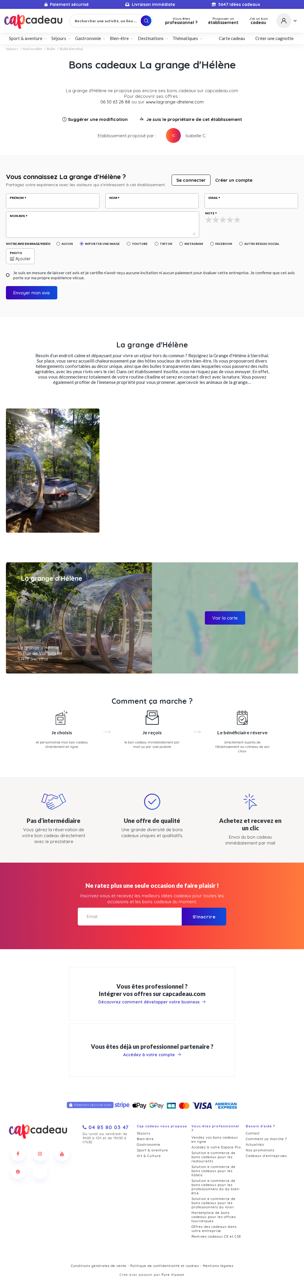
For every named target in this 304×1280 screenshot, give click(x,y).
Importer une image (102, 243)
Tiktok (166, 243)
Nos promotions (260, 1150)
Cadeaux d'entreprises (266, 1156)
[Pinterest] (18, 1171)
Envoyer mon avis (31, 293)
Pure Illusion (173, 1275)
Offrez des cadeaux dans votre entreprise (214, 1229)
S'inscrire (204, 917)
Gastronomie (148, 1144)
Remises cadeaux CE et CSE (216, 1236)
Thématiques (185, 38)
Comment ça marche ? (266, 1139)
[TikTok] (40, 1171)
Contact (253, 1133)
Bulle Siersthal (71, 49)
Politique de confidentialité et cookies (164, 1266)
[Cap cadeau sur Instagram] (40, 1153)
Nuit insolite (32, 49)
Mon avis (17, 216)
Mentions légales (218, 1266)
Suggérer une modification (98, 119)
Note (209, 213)
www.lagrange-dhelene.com (175, 102)
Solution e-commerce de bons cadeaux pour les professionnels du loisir (213, 1203)
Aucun (67, 243)
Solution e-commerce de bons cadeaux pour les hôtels (213, 1171)
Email (213, 197)
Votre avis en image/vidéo (28, 243)
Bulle (51, 49)
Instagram (193, 243)
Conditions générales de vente (98, 1266)
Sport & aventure (152, 1150)
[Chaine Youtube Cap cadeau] (62, 1153)
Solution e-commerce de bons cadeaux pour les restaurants (213, 1157)
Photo (16, 253)
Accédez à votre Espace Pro (216, 1147)
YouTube (140, 243)
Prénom (17, 197)
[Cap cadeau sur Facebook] (18, 1153)
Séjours (12, 49)
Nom (113, 197)
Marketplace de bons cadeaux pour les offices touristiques (213, 1217)
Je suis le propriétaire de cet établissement (194, 119)
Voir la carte (225, 618)
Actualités (255, 1144)
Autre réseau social (261, 243)
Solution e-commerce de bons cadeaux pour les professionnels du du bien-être (215, 1187)
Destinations (151, 38)
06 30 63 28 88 (115, 102)
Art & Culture (149, 1156)
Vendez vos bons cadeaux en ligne (214, 1139)
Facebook (223, 243)
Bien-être (145, 1139)
